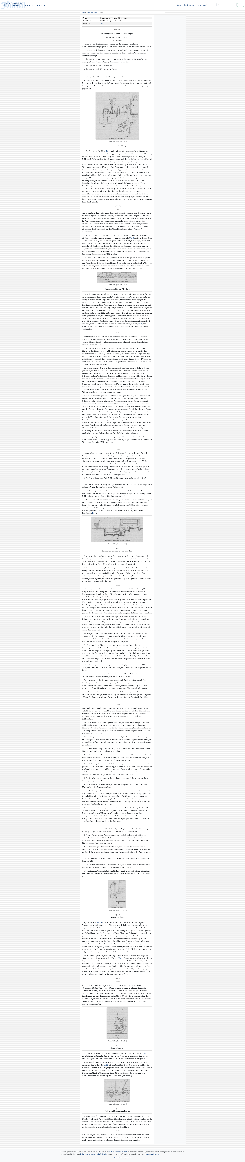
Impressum (127, 1158)
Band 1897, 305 (92, 12)
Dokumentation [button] (203, 5)
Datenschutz (118, 1158)
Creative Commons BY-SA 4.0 (117, 1152)
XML (101, 23)
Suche (241, 5)
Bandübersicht (189, 5)
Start (179, 5)
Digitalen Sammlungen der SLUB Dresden (93, 1154)
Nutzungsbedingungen (152, 1154)
